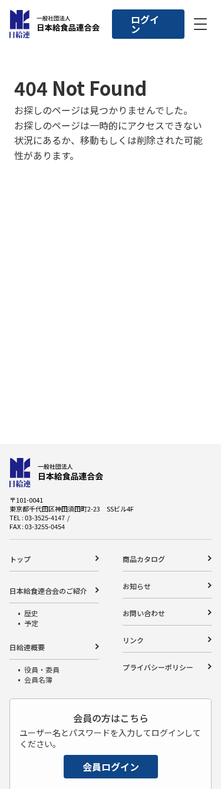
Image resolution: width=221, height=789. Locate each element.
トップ (20, 559)
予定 (31, 623)
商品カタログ (144, 559)
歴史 (31, 613)
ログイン (145, 24)
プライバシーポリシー (158, 667)
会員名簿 (38, 679)
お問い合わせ (144, 613)
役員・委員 (42, 669)
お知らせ (137, 586)
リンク (133, 640)
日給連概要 (27, 647)
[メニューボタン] (200, 24)
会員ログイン (111, 767)
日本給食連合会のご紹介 (48, 591)
